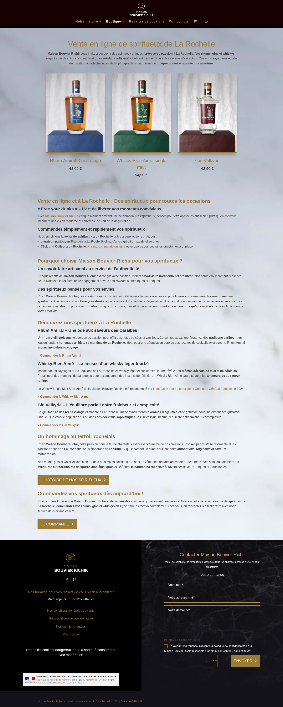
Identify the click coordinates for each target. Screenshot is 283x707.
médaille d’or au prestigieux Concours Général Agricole (194, 388)
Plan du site (71, 634)
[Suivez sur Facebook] (67, 579)
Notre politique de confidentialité (71, 618)
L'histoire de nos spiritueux (71, 480)
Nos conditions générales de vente (71, 610)
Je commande (55, 524)
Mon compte (179, 21)
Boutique (113, 21)
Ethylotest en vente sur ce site (68, 665)
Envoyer (243, 661)
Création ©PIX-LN (131, 701)
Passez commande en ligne (106, 246)
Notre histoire (86, 21)
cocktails (230, 216)
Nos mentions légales (71, 626)
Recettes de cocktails (146, 21)
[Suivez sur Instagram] (75, 579)
